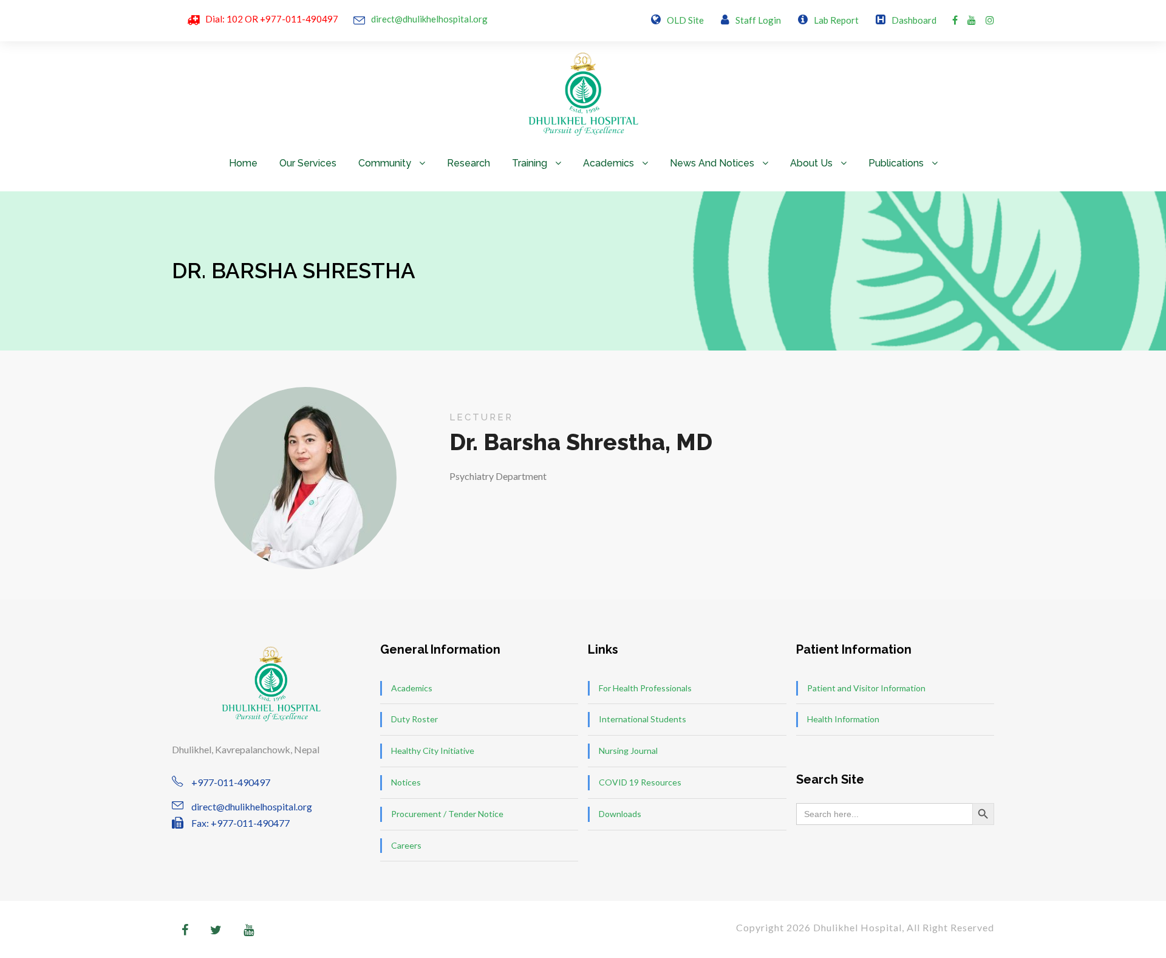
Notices (406, 782)
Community (384, 163)
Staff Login (758, 20)
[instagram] (990, 20)
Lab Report (836, 20)
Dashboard (914, 20)
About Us (811, 163)
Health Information (843, 719)
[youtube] (971, 20)
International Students (642, 719)
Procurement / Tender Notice (447, 814)
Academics (608, 163)
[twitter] (216, 929)
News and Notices (712, 163)
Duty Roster (414, 719)
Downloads (620, 814)
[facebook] (955, 20)
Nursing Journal (628, 750)
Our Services (307, 163)
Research (468, 163)
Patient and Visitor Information (866, 688)
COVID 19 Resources (640, 782)
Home (243, 163)
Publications (896, 163)
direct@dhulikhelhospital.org (429, 18)
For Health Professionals (645, 688)
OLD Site (685, 20)
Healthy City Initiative (432, 750)
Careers (406, 845)
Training (529, 163)
